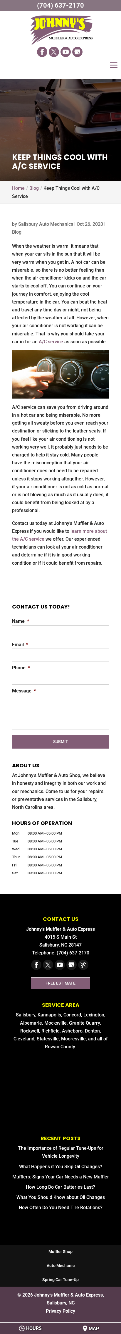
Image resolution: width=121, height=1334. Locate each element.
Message (24, 691)
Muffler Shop (60, 1251)
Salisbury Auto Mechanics (45, 224)
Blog (16, 232)
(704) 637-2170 (60, 5)
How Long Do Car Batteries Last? (60, 1187)
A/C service (51, 341)
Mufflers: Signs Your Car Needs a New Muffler (60, 1177)
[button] (113, 69)
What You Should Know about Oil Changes (60, 1197)
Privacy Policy (60, 1311)
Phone (21, 668)
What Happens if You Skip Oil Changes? (60, 1166)
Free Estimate (60, 983)
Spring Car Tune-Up (60, 1279)
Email (20, 644)
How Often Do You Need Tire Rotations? (60, 1207)
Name (20, 621)
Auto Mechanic (61, 1265)
